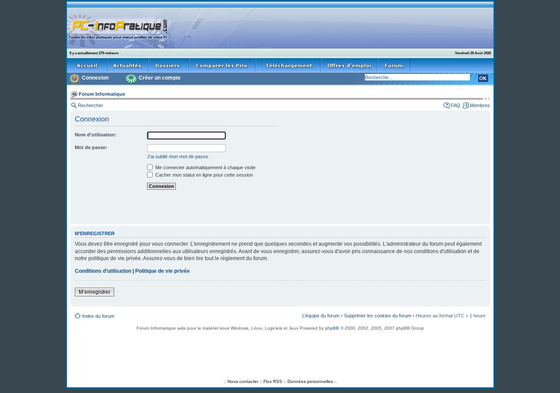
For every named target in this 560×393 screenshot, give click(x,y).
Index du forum (98, 316)
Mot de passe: (91, 147)
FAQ (455, 105)
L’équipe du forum (321, 315)
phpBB (332, 328)
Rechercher (90, 105)
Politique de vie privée (162, 271)
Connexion (95, 78)
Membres (480, 105)
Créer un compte (160, 78)
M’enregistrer (94, 292)
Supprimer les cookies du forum (377, 315)
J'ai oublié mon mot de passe (177, 156)
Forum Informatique (102, 94)
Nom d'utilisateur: (95, 134)
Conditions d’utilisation (103, 271)
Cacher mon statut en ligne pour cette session (203, 174)
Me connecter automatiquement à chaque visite (205, 167)
